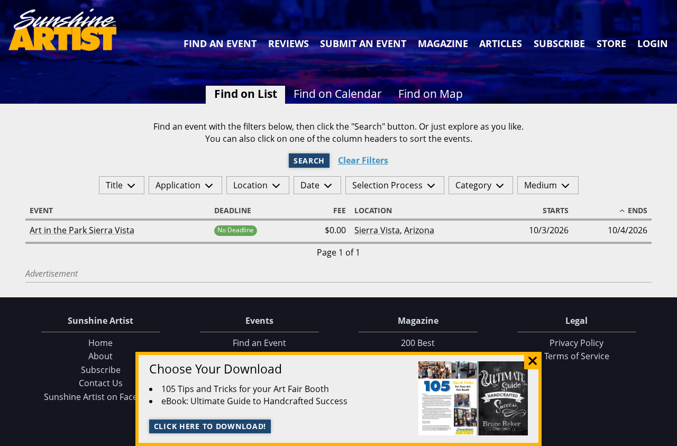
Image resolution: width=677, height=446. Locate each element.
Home (100, 343)
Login (652, 43)
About (100, 356)
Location (250, 185)
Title (114, 185)
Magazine (443, 43)
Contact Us (101, 383)
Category (473, 185)
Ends (637, 210)
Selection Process (387, 185)
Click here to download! (210, 426)
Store (611, 43)
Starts (556, 210)
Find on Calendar (338, 93)
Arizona (419, 230)
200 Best (418, 343)
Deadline (232, 210)
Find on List (245, 93)
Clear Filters (363, 161)
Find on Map (430, 93)
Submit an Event (363, 43)
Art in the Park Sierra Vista (82, 230)
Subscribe (559, 43)
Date (309, 185)
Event (41, 210)
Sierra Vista (377, 230)
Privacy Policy (576, 343)
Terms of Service (576, 356)
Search (309, 161)
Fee (339, 210)
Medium (540, 185)
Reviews (288, 43)
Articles (500, 43)
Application (177, 185)
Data (665, 436)
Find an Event (220, 43)
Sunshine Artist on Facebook (101, 397)
